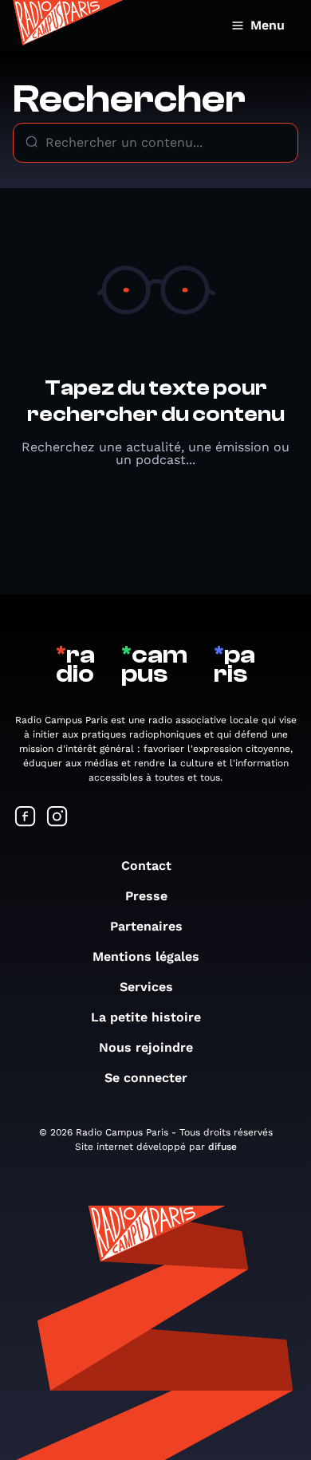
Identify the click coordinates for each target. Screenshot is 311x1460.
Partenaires (146, 926)
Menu (267, 25)
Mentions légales (146, 956)
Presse (146, 895)
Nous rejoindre (146, 1047)
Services (146, 986)
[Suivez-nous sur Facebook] (25, 818)
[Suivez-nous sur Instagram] (57, 818)
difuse (222, 1146)
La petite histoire (146, 1017)
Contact (146, 865)
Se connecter (145, 1077)
